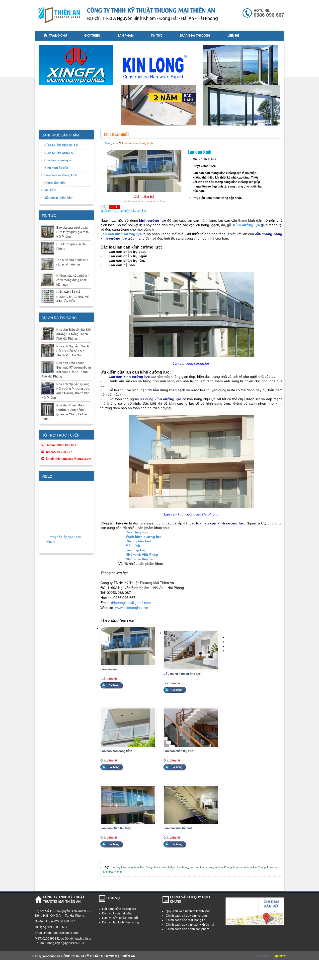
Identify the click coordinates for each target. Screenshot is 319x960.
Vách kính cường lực (143, 537)
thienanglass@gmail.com (131, 603)
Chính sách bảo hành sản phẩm (187, 929)
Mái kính (50, 190)
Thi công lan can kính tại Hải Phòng (131, 867)
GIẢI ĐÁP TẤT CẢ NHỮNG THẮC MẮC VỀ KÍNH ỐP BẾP (72, 297)
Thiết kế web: (264, 956)
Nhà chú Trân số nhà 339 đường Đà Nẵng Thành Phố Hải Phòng (73, 334)
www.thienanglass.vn (131, 608)
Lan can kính (109, 669)
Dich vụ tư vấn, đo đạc (117, 913)
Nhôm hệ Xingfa (139, 559)
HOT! (114, 206)
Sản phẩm (125, 35)
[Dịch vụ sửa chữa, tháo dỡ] (160, 68)
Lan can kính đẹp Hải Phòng (171, 867)
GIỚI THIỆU (92, 35)
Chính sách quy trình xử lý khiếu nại (190, 924)
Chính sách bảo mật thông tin (185, 920)
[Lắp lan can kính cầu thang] (242, 124)
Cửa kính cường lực (58, 160)
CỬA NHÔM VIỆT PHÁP (61, 145)
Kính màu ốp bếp (56, 168)
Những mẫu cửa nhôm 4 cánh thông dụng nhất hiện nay (72, 280)
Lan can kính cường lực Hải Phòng (211, 867)
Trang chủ (58, 35)
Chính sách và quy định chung (186, 915)
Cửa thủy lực (137, 532)
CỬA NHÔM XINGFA (58, 153)
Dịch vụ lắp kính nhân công (120, 922)
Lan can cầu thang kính (60, 175)
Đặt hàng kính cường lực (119, 909)
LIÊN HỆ (233, 35)
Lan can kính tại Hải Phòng (249, 867)
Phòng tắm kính (55, 183)
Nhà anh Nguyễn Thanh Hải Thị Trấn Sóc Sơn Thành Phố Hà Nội (72, 351)
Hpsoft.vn (280, 956)
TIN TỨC (157, 35)
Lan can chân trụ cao (178, 751)
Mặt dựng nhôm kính (58, 197)
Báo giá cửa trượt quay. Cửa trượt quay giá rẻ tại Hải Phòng (72, 232)
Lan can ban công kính (116, 751)
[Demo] (160, 106)
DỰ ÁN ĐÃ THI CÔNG (195, 35)
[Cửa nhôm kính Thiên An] (242, 68)
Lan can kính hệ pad (177, 828)
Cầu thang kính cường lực (182, 674)
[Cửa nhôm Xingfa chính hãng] (78, 67)
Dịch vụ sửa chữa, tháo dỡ (120, 918)
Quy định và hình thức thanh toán (188, 911)
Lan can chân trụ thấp (115, 828)
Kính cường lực (246, 225)
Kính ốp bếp (136, 550)
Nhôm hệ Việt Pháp (142, 555)
